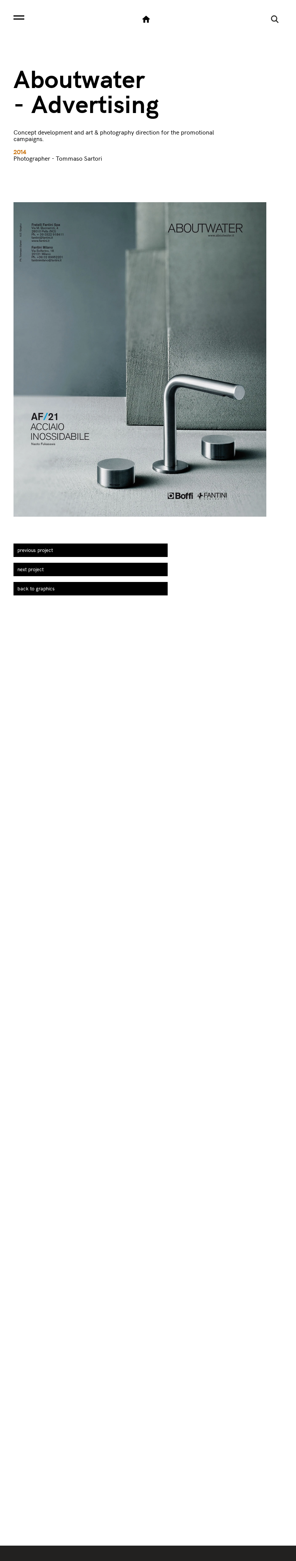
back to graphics (36, 588)
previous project (35, 550)
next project (30, 569)
